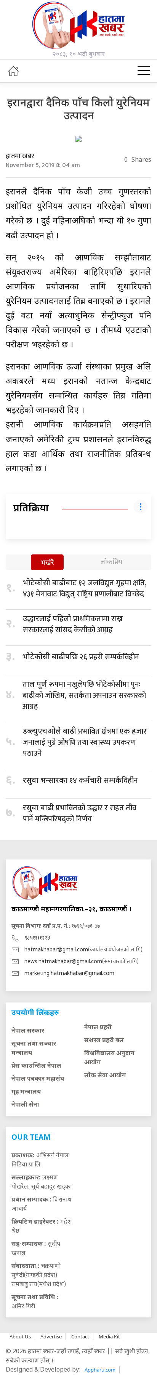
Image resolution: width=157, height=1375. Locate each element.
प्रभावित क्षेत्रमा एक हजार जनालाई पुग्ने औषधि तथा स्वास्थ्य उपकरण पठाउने (85, 742)
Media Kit (109, 1336)
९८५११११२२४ (37, 938)
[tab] (47, 563)
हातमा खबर (20, 156)
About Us (20, 1336)
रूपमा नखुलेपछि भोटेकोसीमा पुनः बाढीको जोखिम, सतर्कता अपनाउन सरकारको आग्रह (84, 695)
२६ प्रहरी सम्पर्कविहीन (80, 657)
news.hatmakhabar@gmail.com (63, 961)
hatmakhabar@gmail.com (56, 950)
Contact (80, 1336)
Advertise (51, 1336)
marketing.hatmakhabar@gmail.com (69, 973)
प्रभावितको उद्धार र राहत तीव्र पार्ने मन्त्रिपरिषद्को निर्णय (79, 814)
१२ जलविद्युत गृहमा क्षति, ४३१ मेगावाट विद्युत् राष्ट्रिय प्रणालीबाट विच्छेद (85, 589)
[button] (143, 71)
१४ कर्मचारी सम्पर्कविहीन (80, 780)
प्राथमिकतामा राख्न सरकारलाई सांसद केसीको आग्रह (73, 624)
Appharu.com (100, 1369)
